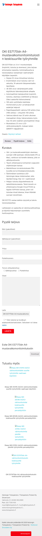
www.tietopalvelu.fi (9, 510)
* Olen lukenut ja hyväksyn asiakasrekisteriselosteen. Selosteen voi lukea (19, 322)
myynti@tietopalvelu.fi (10, 505)
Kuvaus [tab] (8, 141)
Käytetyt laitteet (14, 134)
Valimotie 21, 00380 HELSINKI (12, 500)
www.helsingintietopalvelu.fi (12, 508)
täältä (4, 325)
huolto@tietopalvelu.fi (27, 505)
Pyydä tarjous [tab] (19, 141)
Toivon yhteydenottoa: (10, 268)
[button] (21, 533)
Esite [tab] (29, 141)
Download (35, 354)
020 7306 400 (11, 503)
